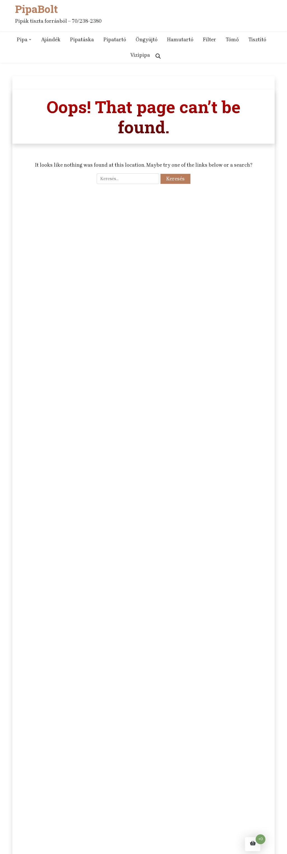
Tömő (232, 39)
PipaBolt (36, 9)
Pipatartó (114, 39)
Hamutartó (180, 39)
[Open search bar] (158, 55)
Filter (209, 39)
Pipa (22, 39)
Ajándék (51, 39)
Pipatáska (82, 39)
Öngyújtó (147, 39)
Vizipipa (140, 55)
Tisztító (257, 39)
